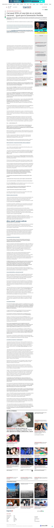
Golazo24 (41, 4)
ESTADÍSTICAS (11, 428)
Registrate (43, 7)
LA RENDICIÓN (37, 65)
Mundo (14, 4)
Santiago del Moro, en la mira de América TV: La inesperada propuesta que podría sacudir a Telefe (41, 467)
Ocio (25, 4)
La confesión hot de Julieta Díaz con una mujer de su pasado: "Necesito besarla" (13, 443)
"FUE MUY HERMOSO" (10, 442)
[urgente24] (10, 511)
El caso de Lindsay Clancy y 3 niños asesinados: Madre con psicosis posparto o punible (13, 507)
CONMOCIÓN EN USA (10, 506)
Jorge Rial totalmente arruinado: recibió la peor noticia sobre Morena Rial (39, 69)
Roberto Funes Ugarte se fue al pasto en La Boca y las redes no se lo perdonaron (41, 478)
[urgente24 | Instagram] (44, 9)
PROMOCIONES (37, 420)
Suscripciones (36, 516)
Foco (28, 4)
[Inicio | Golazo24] (47, 9)
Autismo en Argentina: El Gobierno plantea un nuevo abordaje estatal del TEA (41, 456)
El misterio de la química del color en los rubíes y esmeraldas (12, 478)
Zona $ (37, 4)
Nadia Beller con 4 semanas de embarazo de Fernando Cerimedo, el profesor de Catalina (41, 507)
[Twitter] (5, 12)
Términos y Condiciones (9, 524)
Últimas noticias (4, 4)
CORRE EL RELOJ (9, 465)
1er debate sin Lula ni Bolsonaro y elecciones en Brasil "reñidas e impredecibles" (26, 478)
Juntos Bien (46, 4)
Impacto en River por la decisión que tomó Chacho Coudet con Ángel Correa (38, 84)
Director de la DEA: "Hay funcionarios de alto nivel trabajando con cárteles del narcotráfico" (27, 456)
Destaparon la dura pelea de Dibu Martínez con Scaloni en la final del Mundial (39, 74)
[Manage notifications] (52, 526)
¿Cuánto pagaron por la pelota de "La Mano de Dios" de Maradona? (41, 443)
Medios (18, 4)
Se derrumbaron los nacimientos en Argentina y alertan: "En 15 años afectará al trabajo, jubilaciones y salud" (20, 430)
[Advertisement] (20, 39)
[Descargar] (5, 16)
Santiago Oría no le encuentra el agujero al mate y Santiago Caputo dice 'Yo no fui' (27, 466)
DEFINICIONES (37, 455)
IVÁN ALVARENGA (40, 76)
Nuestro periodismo (37, 521)
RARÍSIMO (36, 506)
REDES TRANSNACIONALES (25, 455)
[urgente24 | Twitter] (43, 9)
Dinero (34, 4)
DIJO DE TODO (9, 455)
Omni (31, 4)
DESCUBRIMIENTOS (10, 477)
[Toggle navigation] (7, 7)
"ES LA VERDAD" (37, 72)
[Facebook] (5, 11)
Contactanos (36, 517)
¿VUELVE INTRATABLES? (38, 465)
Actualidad (10, 4)
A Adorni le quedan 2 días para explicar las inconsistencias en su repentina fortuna (13, 466)
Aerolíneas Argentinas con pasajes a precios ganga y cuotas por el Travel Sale (41, 421)
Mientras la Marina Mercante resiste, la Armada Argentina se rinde (38, 66)
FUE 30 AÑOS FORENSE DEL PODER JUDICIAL (38, 79)
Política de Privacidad (14, 524)
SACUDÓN (36, 68)
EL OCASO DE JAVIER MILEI (25, 465)
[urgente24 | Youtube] (45, 9)
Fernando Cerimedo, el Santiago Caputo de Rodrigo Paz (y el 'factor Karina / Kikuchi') (40, 494)
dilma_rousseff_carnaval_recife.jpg (16, 221)
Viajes (50, 4)
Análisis (21, 4)
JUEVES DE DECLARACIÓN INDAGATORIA (27, 506)
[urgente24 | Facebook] (42, 9)
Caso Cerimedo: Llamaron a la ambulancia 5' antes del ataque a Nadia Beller (27, 508)
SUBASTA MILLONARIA (38, 442)
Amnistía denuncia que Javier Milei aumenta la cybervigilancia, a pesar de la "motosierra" (26, 495)
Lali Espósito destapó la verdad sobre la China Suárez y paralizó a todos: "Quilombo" (13, 456)
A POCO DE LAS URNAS (24, 477)
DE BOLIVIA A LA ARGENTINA (39, 491)
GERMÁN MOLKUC (11, 445)
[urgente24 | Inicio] (46, 522)
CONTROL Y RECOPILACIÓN (25, 491)
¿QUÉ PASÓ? (37, 83)
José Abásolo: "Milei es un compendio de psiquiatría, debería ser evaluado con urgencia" (38, 81)
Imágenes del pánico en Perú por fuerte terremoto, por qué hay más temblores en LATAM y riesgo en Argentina (12, 494)
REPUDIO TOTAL (37, 477)
